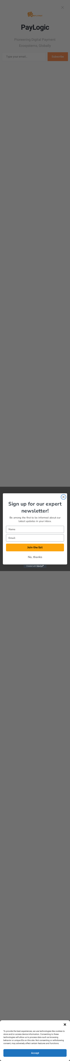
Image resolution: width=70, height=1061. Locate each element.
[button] (65, 1024)
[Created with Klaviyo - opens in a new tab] (35, 566)
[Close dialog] (63, 496)
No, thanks (35, 557)
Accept (35, 1053)
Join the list (34, 547)
